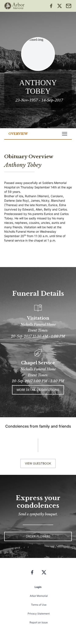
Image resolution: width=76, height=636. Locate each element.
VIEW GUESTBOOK (38, 463)
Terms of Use (38, 604)
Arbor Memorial (39, 595)
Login (38, 587)
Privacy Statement (39, 613)
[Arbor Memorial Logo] (14, 5)
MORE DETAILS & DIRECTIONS (38, 390)
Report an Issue (39, 622)
